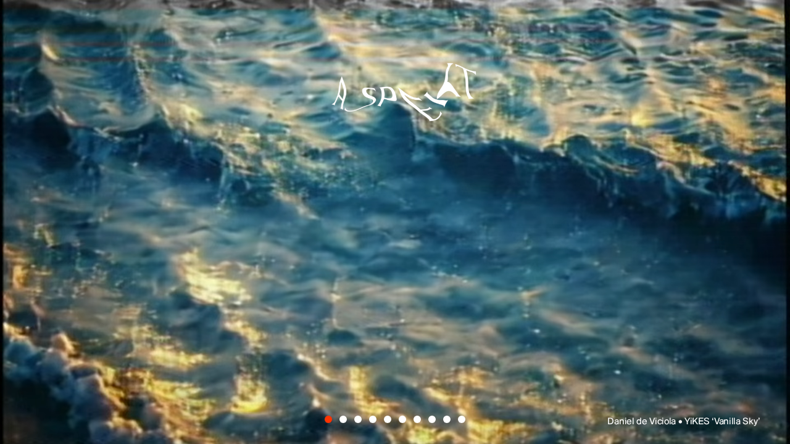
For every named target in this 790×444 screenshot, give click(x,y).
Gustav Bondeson (190, 260)
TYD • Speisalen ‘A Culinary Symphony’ (679, 422)
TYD (118, 179)
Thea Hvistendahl (382, 300)
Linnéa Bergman (463, 260)
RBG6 (655, 260)
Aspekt (395, 84)
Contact (509, 365)
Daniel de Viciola (300, 179)
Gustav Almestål (564, 179)
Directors (272, 365)
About (393, 365)
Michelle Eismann (552, 220)
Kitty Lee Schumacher (242, 220)
